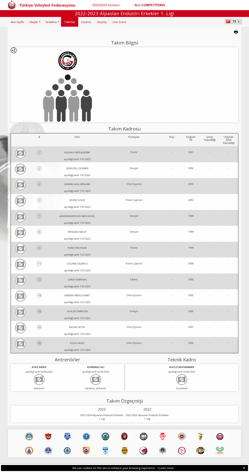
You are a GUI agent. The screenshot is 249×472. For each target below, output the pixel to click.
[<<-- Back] (14, 50)
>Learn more (165, 468)
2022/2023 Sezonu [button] (105, 5)
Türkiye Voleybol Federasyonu (47, 5)
